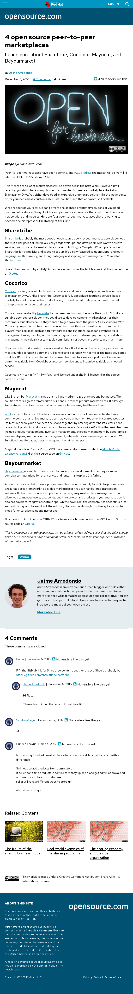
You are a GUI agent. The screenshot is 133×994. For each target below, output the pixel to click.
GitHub (13, 273)
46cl (8, 414)
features (15, 260)
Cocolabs (43, 313)
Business (24, 557)
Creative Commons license (45, 930)
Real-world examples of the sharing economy (65, 851)
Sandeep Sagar (26, 720)
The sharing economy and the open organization (106, 853)
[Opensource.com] (33, 17)
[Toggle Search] (127, 4)
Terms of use (112, 977)
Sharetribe (12, 238)
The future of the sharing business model (23, 851)
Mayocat (31, 396)
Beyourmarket (14, 471)
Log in (113, 4)
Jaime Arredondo (20, 73)
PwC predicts (82, 172)
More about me (48, 612)
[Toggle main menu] (5, 4)
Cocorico (10, 291)
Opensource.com (17, 926)
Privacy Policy (92, 977)
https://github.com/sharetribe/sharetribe (43, 675)
